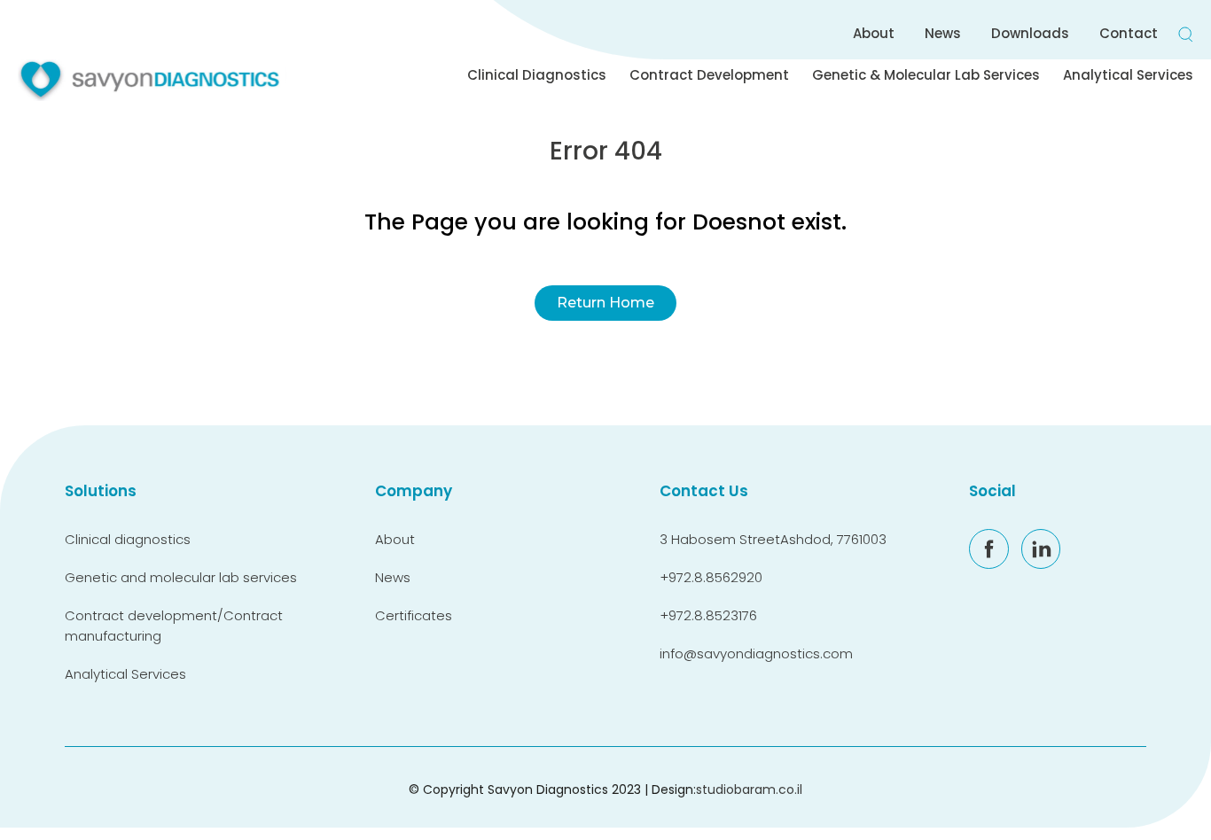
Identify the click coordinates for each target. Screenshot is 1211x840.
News (943, 33)
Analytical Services (1128, 75)
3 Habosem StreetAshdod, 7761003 (773, 539)
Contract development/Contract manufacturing (174, 625)
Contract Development (709, 75)
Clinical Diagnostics (536, 75)
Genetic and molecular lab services (181, 577)
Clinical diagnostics (128, 539)
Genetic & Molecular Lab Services (926, 75)
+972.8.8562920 (711, 577)
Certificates (413, 615)
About (874, 33)
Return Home (605, 302)
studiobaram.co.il (749, 789)
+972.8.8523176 (708, 615)
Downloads (1030, 33)
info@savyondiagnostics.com (756, 653)
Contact (1128, 33)
